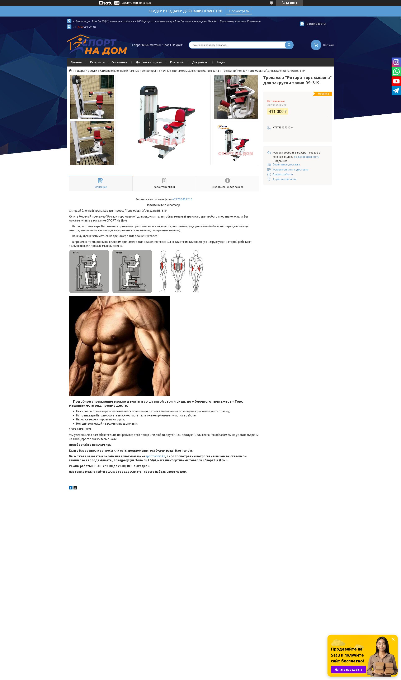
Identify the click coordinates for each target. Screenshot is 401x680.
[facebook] (70, 488)
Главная (76, 62)
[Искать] (289, 45)
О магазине (119, 62)
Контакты (177, 62)
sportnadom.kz (155, 456)
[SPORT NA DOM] (97, 44)
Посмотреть (239, 11)
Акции (221, 62)
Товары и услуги (86, 70)
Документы (200, 62)
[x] (75, 488)
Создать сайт (130, 2)
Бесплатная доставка (286, 164)
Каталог (95, 62)
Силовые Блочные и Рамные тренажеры (128, 70)
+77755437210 (182, 199)
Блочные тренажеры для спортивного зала (189, 70)
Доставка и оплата (149, 62)
